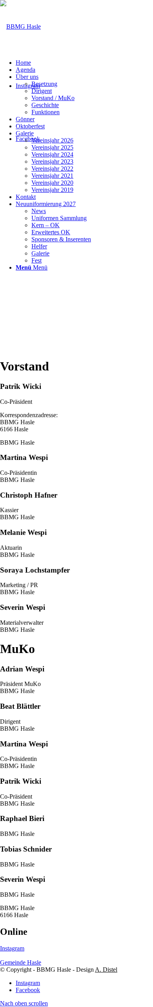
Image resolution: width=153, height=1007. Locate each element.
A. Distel (106, 969)
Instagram (12, 948)
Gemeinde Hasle (20, 962)
